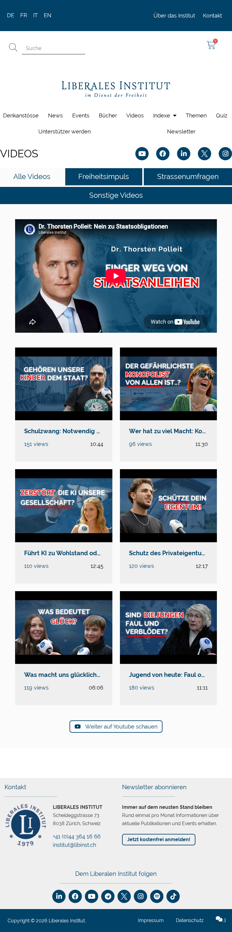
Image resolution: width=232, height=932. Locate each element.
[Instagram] (225, 153)
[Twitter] (204, 153)
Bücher (108, 115)
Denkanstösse (21, 115)
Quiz (221, 115)
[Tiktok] (173, 896)
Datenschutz (190, 920)
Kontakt (212, 15)
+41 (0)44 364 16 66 (77, 836)
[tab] (32, 176)
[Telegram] (107, 896)
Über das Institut (174, 15)
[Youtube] (142, 153)
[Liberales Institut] (116, 89)
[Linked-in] (183, 153)
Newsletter (181, 131)
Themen (196, 115)
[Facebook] (162, 153)
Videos (135, 115)
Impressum (151, 920)
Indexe (161, 115)
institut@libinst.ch (74, 845)
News (55, 115)
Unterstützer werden (64, 131)
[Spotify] (156, 896)
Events (80, 115)
